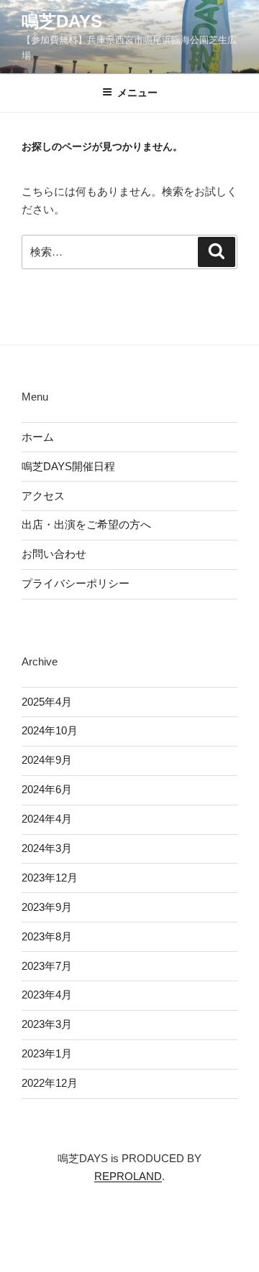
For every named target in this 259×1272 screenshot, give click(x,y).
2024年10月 (50, 730)
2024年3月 (47, 848)
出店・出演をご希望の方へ (86, 524)
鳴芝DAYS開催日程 (68, 466)
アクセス (43, 496)
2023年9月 (47, 907)
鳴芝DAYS (62, 21)
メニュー (137, 92)
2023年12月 (50, 877)
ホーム (38, 437)
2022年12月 (50, 1083)
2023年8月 (47, 936)
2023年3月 (47, 1024)
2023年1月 (47, 1053)
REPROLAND (128, 1176)
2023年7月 (47, 966)
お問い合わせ (54, 554)
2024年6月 (47, 789)
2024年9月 (47, 760)
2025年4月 (47, 702)
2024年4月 (47, 819)
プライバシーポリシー (76, 583)
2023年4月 (47, 994)
